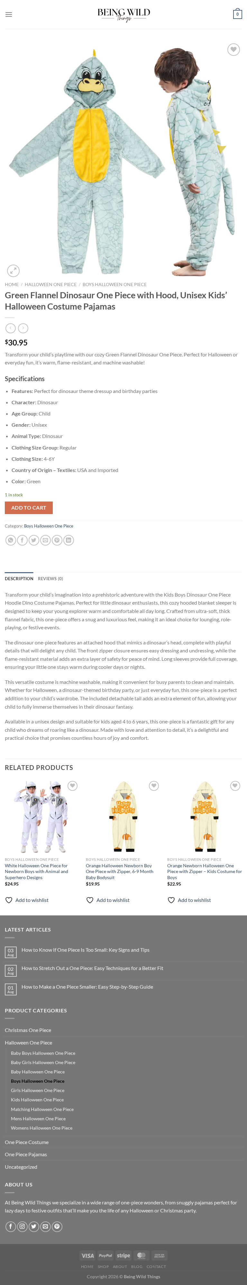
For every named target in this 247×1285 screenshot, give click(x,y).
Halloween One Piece (51, 284)
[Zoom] (13, 271)
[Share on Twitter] (34, 540)
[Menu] (9, 14)
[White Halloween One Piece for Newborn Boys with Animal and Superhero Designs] (42, 816)
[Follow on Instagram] (22, 1226)
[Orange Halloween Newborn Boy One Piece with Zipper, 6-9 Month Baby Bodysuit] (123, 816)
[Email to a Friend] (45, 540)
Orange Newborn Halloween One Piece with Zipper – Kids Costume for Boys (204, 871)
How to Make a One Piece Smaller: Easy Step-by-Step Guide (87, 986)
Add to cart (29, 508)
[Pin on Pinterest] (57, 540)
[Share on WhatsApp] (10, 540)
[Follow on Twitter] (34, 1226)
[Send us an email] (45, 1226)
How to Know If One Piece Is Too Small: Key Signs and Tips (86, 950)
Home (12, 284)
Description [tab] (19, 578)
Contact (156, 1266)
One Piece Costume (27, 1142)
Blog (136, 1266)
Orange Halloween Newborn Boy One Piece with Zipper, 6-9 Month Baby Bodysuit (119, 871)
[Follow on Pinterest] (57, 1226)
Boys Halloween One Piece (115, 284)
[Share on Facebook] (22, 540)
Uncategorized (21, 1167)
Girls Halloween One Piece (37, 1090)
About (120, 1266)
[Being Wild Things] (123, 14)
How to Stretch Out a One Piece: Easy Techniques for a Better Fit (92, 968)
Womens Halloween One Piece (41, 1128)
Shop (103, 1266)
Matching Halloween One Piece (42, 1109)
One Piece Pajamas (26, 1154)
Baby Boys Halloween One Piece (43, 1053)
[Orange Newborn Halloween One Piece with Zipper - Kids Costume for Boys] (204, 816)
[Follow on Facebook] (10, 1226)
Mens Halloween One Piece (38, 1118)
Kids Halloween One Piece (37, 1099)
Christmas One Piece (28, 1030)
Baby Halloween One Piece (38, 1071)
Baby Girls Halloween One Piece (43, 1062)
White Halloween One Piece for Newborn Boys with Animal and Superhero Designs (36, 871)
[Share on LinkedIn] (68, 540)
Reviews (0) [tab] (50, 578)
